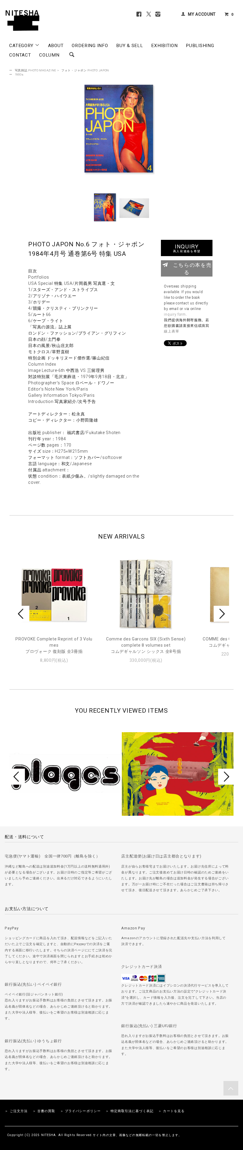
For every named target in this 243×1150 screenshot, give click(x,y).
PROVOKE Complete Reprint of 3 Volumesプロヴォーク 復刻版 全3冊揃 (53, 645)
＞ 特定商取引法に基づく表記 (129, 1111)
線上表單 (171, 331)
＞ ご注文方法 (16, 1111)
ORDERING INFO (90, 45)
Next (221, 614)
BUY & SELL (129, 45)
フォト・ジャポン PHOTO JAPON (85, 70)
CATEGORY (22, 45)
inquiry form (175, 314)
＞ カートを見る (171, 1111)
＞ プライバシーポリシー (80, 1111)
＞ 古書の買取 (44, 1111)
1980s (19, 74)
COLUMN (49, 55)
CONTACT (20, 55)
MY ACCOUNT (202, 14)
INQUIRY (187, 248)
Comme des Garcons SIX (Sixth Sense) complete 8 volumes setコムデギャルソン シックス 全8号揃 (146, 645)
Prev (21, 614)
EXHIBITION (164, 45)
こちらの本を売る (192, 268)
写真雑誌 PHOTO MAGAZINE (35, 70)
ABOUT (56, 45)
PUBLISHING (200, 45)
